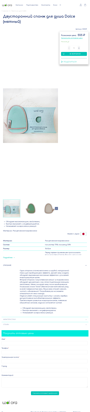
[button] (4, 208)
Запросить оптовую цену (72, 38)
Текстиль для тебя (18, 11)
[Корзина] (86, 5)
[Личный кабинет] (81, 5)
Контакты (45, 5)
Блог (55, 5)
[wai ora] (7, 5)
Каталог (19, 5)
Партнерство (32, 5)
